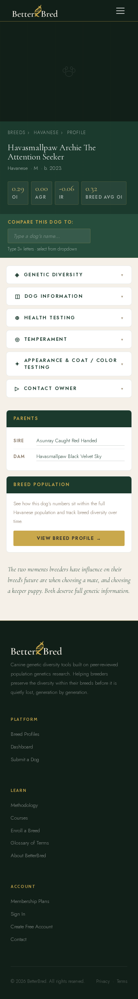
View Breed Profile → (69, 538)
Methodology (24, 805)
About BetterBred (28, 855)
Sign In (18, 914)
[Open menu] (120, 10)
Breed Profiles (25, 734)
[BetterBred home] (35, 11)
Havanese (46, 132)
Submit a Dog (25, 759)
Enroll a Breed (25, 830)
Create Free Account (32, 926)
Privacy (103, 981)
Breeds (16, 132)
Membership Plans (30, 901)
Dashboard (22, 746)
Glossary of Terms (30, 842)
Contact (18, 939)
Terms (122, 981)
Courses (19, 817)
